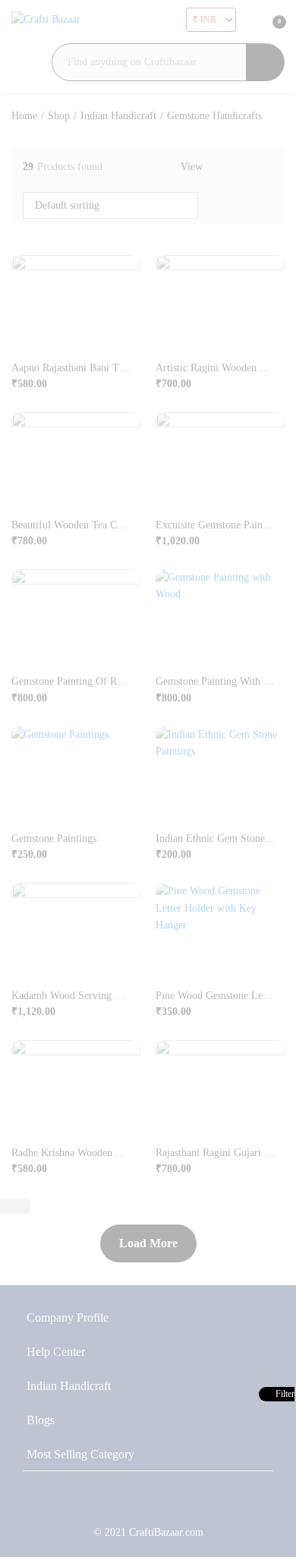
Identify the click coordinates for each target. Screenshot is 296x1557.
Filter (283, 1393)
